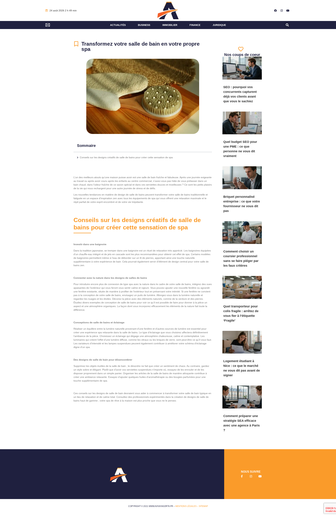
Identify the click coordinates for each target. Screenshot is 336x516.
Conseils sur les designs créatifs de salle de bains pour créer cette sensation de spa (126, 157)
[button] (287, 25)
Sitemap (203, 506)
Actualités (118, 25)
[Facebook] (275, 10)
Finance (195, 25)
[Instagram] (281, 10)
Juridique (219, 25)
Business (144, 25)
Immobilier (169, 25)
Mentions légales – (187, 506)
